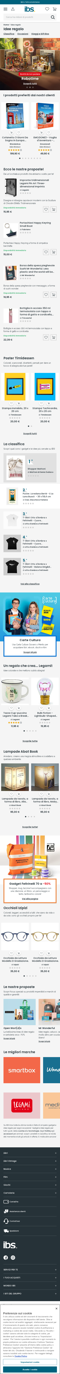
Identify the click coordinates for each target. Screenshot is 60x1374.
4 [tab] (28, 158)
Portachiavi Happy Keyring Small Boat (35, 224)
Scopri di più (9, 1038)
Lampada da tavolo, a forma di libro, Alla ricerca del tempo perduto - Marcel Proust (15, 800)
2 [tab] (30, 87)
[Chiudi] (56, 1308)
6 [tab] (34, 158)
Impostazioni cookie (30, 1362)
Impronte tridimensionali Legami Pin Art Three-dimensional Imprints (34, 183)
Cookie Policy (21, 1356)
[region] (30, 1339)
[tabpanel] (30, 64)
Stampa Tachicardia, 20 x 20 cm (45, 410)
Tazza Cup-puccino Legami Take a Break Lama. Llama (15, 715)
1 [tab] (27, 87)
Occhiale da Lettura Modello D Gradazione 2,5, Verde (45, 960)
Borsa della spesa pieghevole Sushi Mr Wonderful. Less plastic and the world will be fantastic (37, 269)
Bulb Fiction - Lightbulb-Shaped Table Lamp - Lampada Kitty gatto (45, 715)
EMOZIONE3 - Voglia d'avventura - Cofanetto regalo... (45, 139)
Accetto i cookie (30, 1369)
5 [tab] (31, 158)
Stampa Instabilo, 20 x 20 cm (15, 410)
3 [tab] (32, 87)
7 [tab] (37, 158)
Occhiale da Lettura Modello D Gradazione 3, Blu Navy (15, 960)
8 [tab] (40, 158)
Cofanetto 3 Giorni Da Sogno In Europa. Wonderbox (15, 139)
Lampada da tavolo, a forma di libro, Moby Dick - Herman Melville (45, 800)
